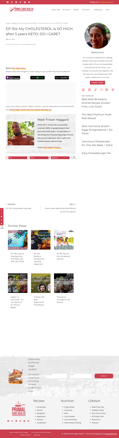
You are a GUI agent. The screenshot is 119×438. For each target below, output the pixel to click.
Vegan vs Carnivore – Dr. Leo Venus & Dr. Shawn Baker (17, 302)
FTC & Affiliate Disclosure (41, 432)
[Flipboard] (25, 2)
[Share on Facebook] (1, 213)
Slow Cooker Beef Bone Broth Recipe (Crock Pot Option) (60, 208)
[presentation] (18, 240)
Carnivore (68, 410)
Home (8, 23)
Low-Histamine (70, 419)
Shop (107, 10)
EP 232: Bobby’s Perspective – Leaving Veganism (40, 259)
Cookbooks (41, 422)
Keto (66, 413)
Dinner (40, 410)
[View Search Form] (112, 10)
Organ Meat (69, 407)
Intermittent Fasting (72, 422)
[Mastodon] (29, 2)
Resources (96, 419)
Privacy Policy (25, 435)
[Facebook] (7, 2)
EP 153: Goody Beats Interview (18, 206)
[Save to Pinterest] (1, 210)
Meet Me (37, 435)
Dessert (40, 419)
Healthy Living (98, 410)
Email (72, 374)
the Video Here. (19, 68)
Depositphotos (111, 434)
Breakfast (41, 413)
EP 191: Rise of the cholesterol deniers (63, 256)
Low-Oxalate (69, 416)
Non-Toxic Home (99, 413)
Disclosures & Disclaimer (18, 432)
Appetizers (41, 416)
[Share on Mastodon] (1, 223)
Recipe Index (56, 10)
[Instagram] (12, 2)
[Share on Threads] (1, 220)
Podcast (14, 23)
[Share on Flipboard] (1, 216)
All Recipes (41, 407)
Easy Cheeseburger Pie (106, 2)
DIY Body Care (98, 416)
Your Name (49, 374)
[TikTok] (20, 2)
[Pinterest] (16, 2)
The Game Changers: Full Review (63, 299)
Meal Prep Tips (98, 407)
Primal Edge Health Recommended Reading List (30, 110)
